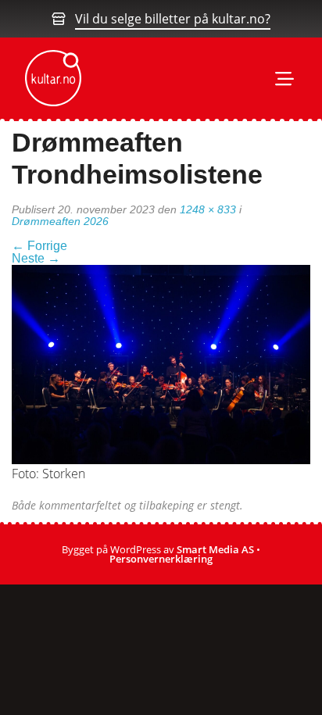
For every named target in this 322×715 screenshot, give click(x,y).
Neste (36, 258)
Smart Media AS (215, 549)
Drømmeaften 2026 (60, 221)
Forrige (39, 245)
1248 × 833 (208, 209)
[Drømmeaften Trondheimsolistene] (161, 363)
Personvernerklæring (161, 559)
